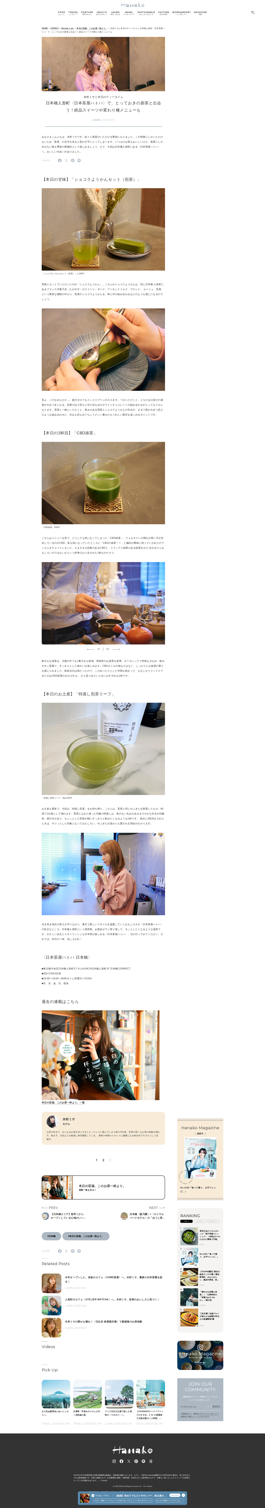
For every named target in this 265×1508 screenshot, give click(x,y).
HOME (45, 28)
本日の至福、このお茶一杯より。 (92, 28)
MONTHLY (213, 1221)
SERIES (55, 28)
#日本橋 (51, 1236)
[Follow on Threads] (151, 1461)
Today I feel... (102, 1495)
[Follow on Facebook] (121, 1461)
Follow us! (200, 1362)
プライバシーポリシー (209, 1414)
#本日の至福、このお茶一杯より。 (86, 1236)
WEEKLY (200, 1221)
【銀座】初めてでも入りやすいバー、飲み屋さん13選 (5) (140, 1495)
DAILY (186, 1221)
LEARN (96, 120)
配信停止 (216, 1406)
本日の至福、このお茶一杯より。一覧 (63, 1102)
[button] (90, 649)
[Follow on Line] (143, 1461)
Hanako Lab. (67, 28)
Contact (104, 1480)
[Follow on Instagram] (114, 1461)
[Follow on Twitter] (128, 1461)
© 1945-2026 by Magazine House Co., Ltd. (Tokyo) (132, 1486)
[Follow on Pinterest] (136, 1461)
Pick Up (50, 1369)
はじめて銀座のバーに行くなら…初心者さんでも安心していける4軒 (157, 1500)
